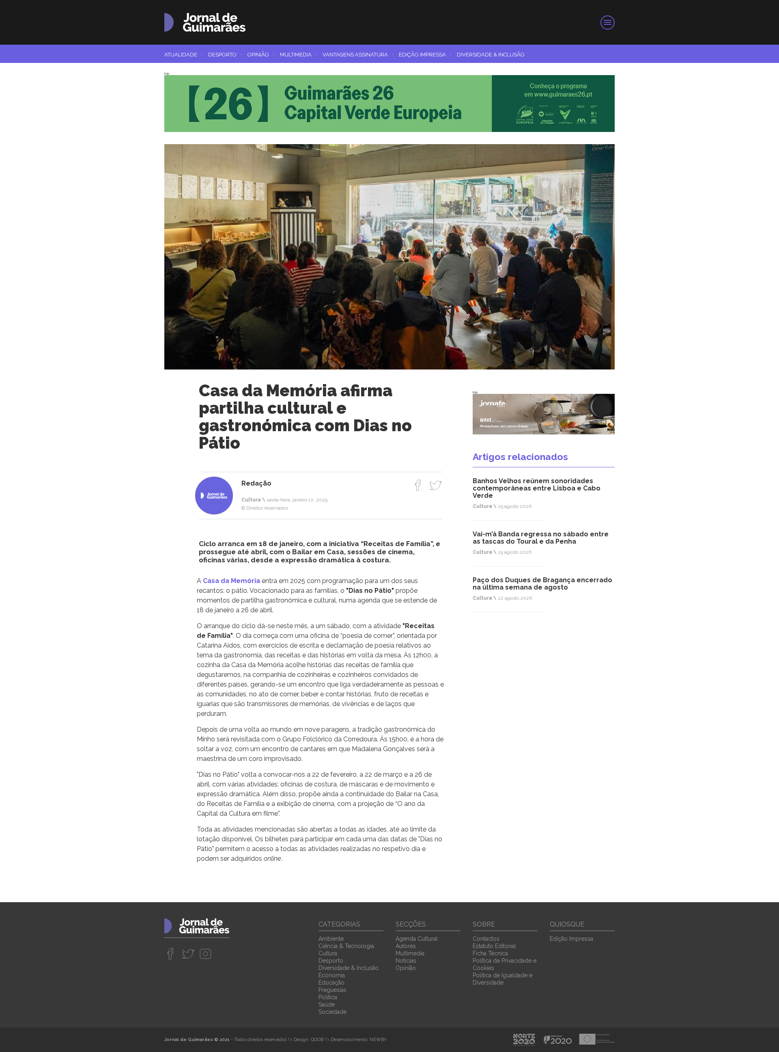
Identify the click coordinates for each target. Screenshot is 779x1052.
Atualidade (183, 55)
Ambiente (331, 938)
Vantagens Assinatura (358, 55)
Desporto (225, 55)
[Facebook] (418, 485)
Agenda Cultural (417, 938)
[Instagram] (205, 953)
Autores (406, 946)
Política (327, 997)
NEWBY (378, 1039)
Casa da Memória (231, 581)
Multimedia (298, 55)
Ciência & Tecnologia (346, 946)
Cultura (327, 953)
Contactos (486, 938)
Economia (331, 975)
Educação (331, 982)
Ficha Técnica (490, 953)
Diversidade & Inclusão (491, 55)
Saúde (326, 1004)
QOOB (317, 1039)
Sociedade (332, 1012)
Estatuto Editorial (494, 946)
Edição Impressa (425, 55)
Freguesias (332, 990)
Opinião (260, 55)
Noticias (406, 960)
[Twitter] (435, 485)
